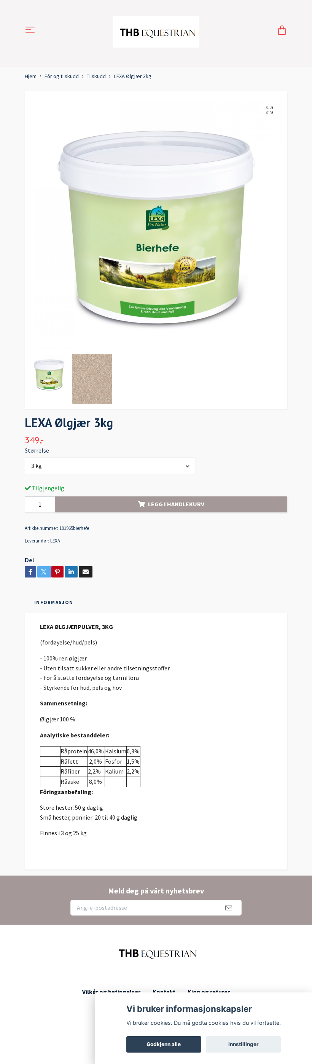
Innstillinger (243, 1044)
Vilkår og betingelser (111, 991)
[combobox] (110, 466)
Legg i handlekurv (176, 504)
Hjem (31, 76)
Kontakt (164, 991)
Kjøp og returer (209, 991)
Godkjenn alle (163, 1044)
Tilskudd (96, 76)
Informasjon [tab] (53, 602)
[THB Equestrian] (156, 30)
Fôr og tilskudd (62, 76)
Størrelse (37, 450)
